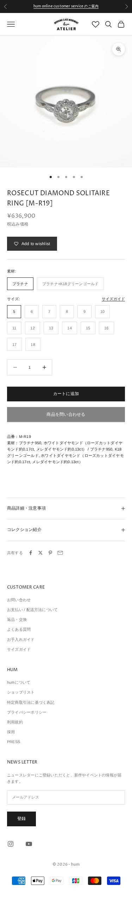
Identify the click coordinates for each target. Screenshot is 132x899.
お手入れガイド (21, 639)
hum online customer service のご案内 (66, 6)
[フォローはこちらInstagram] (10, 843)
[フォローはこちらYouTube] (28, 843)
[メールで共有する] (60, 553)
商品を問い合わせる (65, 414)
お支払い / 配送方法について (32, 610)
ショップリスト (21, 692)
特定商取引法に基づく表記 (31, 702)
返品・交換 (17, 619)
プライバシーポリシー (26, 712)
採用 (11, 732)
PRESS (13, 742)
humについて (19, 682)
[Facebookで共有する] (30, 553)
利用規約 (15, 722)
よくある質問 (19, 629)
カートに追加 (66, 393)
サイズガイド (113, 299)
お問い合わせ (19, 600)
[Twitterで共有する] (40, 553)
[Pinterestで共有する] (50, 553)
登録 (21, 818)
